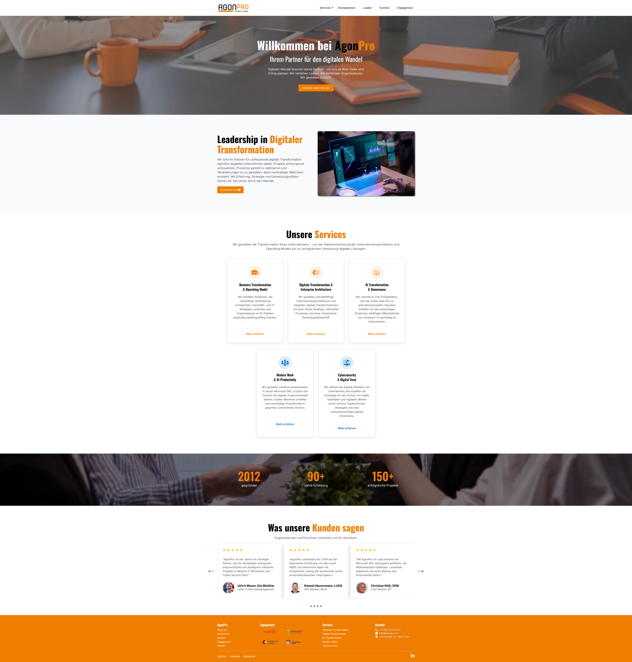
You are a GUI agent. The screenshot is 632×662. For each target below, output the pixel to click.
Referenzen (223, 633)
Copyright (221, 656)
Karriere (384, 7)
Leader (367, 7)
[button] (311, 606)
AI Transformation (332, 637)
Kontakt (221, 645)
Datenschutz (249, 656)
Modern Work (330, 641)
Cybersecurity (330, 645)
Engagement (405, 7)
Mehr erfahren (255, 334)
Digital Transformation (334, 633)
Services (325, 7)
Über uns (222, 629)
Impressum (235, 656)
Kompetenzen (346, 7)
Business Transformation (336, 629)
